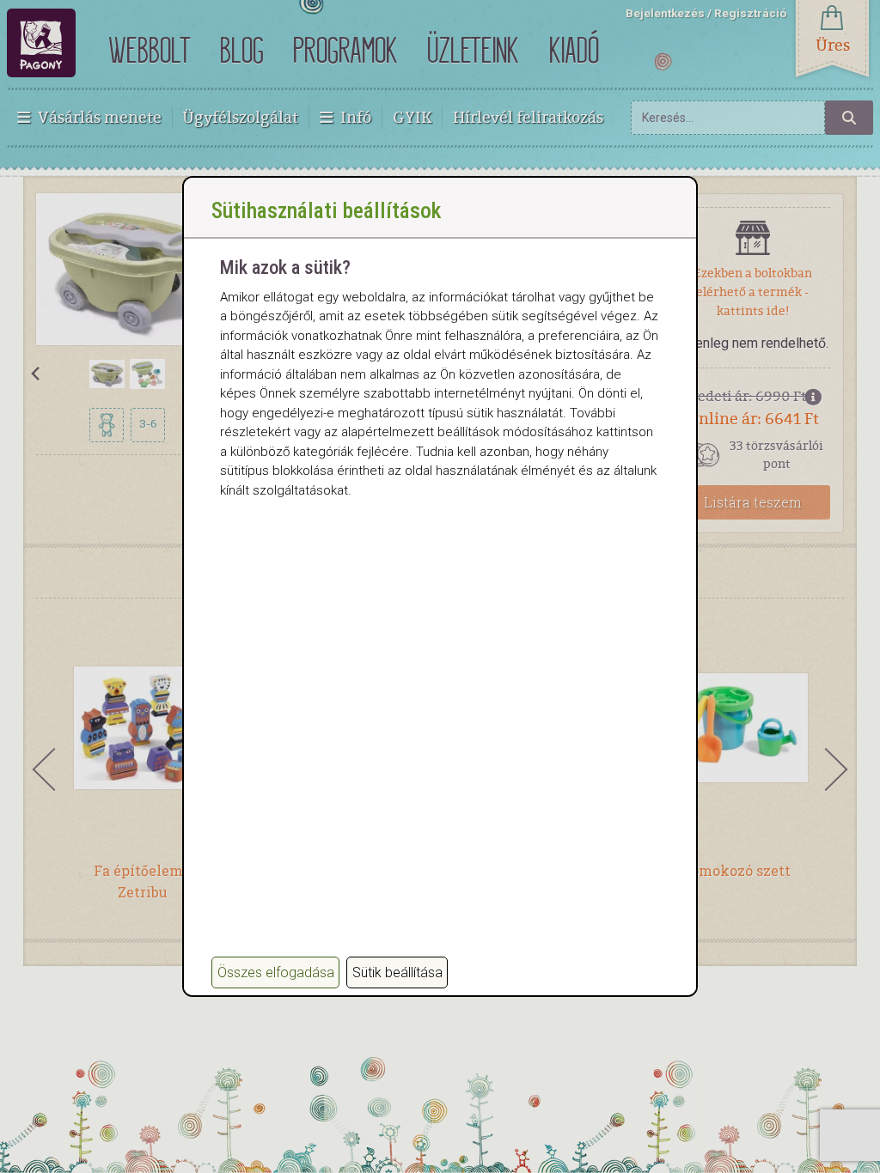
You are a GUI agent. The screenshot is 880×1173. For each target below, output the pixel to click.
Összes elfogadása (275, 972)
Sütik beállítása (397, 972)
